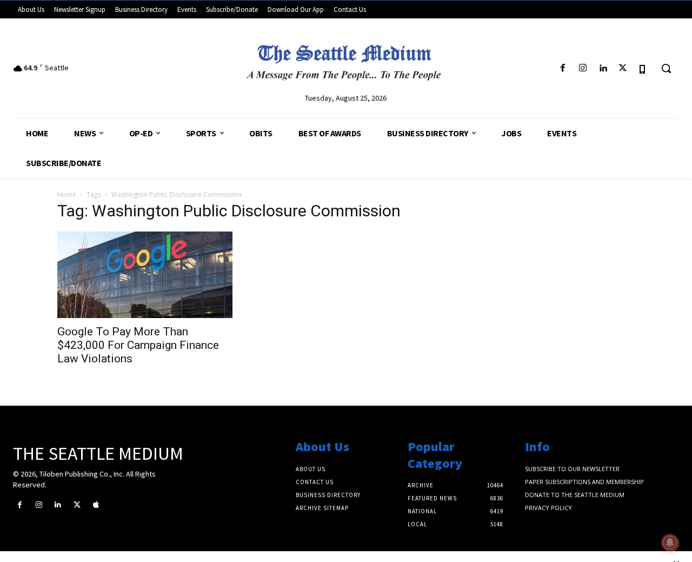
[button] (666, 68)
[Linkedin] (602, 68)
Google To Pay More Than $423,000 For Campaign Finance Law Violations (138, 345)
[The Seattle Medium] (345, 59)
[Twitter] (623, 68)
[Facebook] (562, 68)
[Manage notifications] (669, 542)
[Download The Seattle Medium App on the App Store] (643, 68)
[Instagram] (582, 68)
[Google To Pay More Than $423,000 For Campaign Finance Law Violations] (144, 275)
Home (66, 194)
